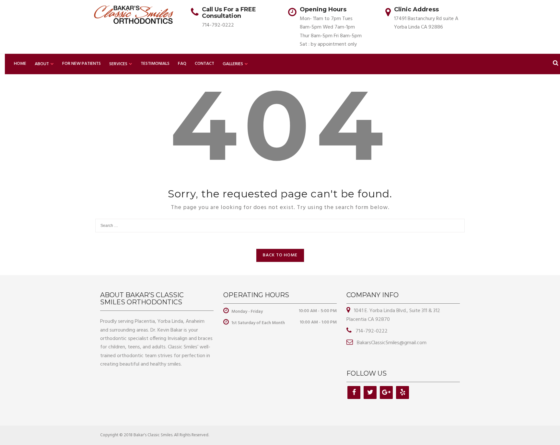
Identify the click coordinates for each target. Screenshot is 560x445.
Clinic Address (416, 9)
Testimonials (155, 63)
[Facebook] (353, 392)
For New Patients (81, 63)
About (42, 64)
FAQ (182, 63)
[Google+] (386, 392)
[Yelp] (402, 392)
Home (20, 63)
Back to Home (280, 255)
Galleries (233, 64)
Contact (204, 63)
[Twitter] (370, 392)
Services (118, 64)
